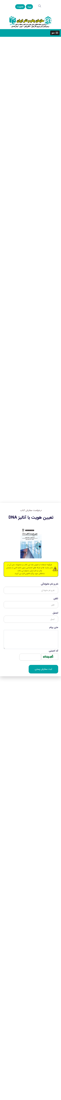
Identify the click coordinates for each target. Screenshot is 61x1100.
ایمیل (55, 613)
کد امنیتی (53, 651)
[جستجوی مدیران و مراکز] (39, 6)
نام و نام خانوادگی (49, 584)
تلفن (55, 598)
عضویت (20, 6)
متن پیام (53, 627)
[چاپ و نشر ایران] (30, 21)
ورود (29, 6)
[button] (55, 33)
